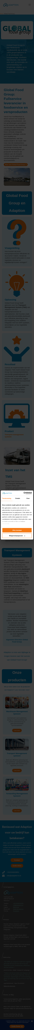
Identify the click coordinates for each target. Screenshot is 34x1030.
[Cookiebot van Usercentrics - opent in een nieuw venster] (24, 493)
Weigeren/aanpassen (16, 535)
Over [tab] (28, 498)
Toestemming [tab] (6, 498)
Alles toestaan (17, 530)
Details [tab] (17, 498)
